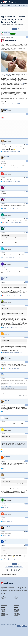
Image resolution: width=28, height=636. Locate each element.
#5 (26, 177)
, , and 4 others (12, 352)
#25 (26, 545)
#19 (26, 433)
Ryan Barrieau (16, 613)
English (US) (24, 625)
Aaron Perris (16, 617)
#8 (26, 218)
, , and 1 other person (11, 181)
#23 (26, 517)
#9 (26, 232)
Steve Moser (3, 617)
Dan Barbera (3, 613)
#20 (26, 461)
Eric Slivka (16, 596)
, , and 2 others (9, 559)
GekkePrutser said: (5, 436)
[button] (1, 2)
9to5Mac (22, 83)
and (7, 521)
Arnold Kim (3, 596)
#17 (26, 405)
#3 (26, 144)
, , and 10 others (12, 167)
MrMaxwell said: (5, 548)
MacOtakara (8, 74)
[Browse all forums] (23, 5)
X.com (4, 598)
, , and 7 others (13, 222)
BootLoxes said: (5, 235)
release (20, 99)
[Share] (25, 37)
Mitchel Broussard (4, 605)
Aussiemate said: (5, 481)
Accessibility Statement (11, 624)
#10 (26, 252)
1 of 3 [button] (10, 29)
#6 (26, 191)
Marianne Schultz (17, 609)
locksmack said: (5, 285)
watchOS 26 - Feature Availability (9, 441)
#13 (26, 305)
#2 (26, 113)
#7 (26, 203)
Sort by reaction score (19, 24)
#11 (26, 267)
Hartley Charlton (3, 609)
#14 (26, 337)
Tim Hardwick (16, 605)
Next (14, 29)
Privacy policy (3, 624)
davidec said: (4, 308)
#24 (26, 531)
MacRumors (4, 24)
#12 (26, 282)
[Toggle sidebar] (26, 5)
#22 (26, 503)
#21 (26, 478)
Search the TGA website (6, 386)
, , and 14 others (13, 117)
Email (2, 598)
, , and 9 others (11, 151)
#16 (26, 378)
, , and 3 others (12, 327)
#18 (26, 421)
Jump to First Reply (9, 37)
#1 (26, 37)
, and (10, 208)
